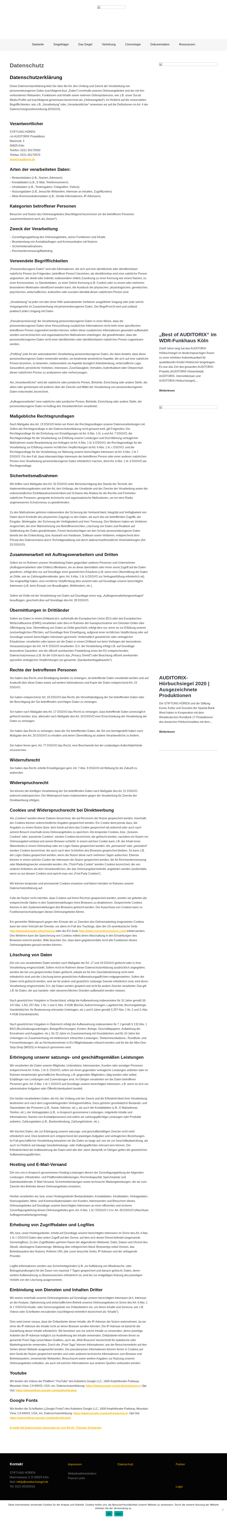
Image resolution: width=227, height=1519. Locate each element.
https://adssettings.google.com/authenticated (46, 1390)
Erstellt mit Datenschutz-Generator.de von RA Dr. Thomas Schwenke (55, 1427)
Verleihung (109, 44)
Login (179, 1486)
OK (109, 1513)
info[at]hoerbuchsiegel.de (32, 1481)
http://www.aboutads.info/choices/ (32, 930)
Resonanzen (187, 44)
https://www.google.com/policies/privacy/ (113, 1385)
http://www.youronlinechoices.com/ (102, 930)
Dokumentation (160, 44)
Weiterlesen (167, 391)
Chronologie (133, 44)
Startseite (38, 44)
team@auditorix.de (22, 159)
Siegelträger (61, 44)
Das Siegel (85, 44)
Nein (118, 1513)
